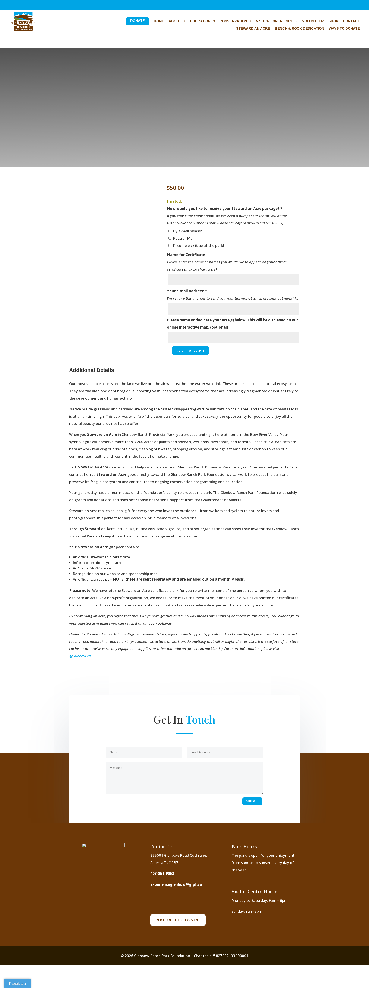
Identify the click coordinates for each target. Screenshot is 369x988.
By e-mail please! (187, 230)
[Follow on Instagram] (19, 6)
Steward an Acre (253, 28)
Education (200, 21)
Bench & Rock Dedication (299, 28)
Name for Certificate (186, 254)
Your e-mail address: (187, 290)
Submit (252, 801)
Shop (333, 21)
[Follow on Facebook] (10, 6)
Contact (351, 21)
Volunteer (313, 21)
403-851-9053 (162, 873)
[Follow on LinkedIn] (196, 900)
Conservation (233, 21)
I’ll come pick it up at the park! (198, 245)
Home (159, 21)
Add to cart (190, 350)
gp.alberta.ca (80, 655)
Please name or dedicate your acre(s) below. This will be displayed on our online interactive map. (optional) (232, 324)
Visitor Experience (274, 21)
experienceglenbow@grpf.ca (176, 884)
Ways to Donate (344, 28)
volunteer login (178, 920)
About (175, 21)
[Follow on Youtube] (182, 900)
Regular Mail (183, 238)
